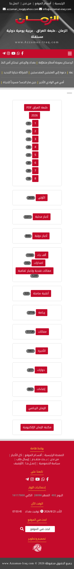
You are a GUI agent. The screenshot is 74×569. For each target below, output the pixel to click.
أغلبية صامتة (41, 293)
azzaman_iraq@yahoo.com (22, 9)
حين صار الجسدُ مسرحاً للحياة (22, 82)
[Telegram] (4, 53)
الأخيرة (42, 351)
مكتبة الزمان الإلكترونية (37, 427)
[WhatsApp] (18, 53)
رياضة (41, 312)
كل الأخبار (16, 455)
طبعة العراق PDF (37, 107)
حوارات (41, 370)
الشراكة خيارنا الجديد (19, 72)
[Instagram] (8, 53)
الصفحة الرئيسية (54, 455)
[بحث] (22, 529)
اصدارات (38, 263)
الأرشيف (18, 463)
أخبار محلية (41, 216)
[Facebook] (22, 53)
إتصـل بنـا (30, 463)
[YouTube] (13, 53)
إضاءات (41, 389)
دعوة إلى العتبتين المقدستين (51, 72)
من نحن (26, 3)
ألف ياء (41, 255)
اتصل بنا (14, 3)
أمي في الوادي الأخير (54, 82)
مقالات (42, 331)
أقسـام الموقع (33, 455)
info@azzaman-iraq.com (57, 9)
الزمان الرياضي (37, 408)
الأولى (41, 197)
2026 (34, 115)
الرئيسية (60, 3)
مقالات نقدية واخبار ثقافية (34, 270)
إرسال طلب (22, 459)
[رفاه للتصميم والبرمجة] (37, 550)
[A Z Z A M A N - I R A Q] (37, 24)
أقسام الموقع (43, 3)
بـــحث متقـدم (39, 459)
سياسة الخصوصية (49, 463)
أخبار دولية (41, 236)
